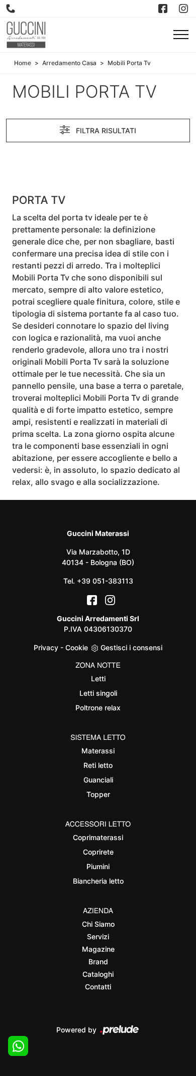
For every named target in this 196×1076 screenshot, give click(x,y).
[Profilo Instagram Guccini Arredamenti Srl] (184, 8)
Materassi (98, 750)
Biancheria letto (98, 881)
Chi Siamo (98, 924)
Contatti (98, 986)
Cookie (76, 647)
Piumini (98, 866)
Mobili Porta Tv (129, 63)
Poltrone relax (98, 707)
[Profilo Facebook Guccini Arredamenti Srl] (163, 8)
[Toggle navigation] (180, 35)
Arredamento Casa (69, 63)
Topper (98, 794)
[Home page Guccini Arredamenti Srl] (26, 35)
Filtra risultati (105, 130)
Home (22, 63)
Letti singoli (98, 693)
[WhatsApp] (18, 1046)
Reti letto (98, 765)
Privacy (46, 647)
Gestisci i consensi (131, 647)
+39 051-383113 (105, 581)
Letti (98, 678)
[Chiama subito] (11, 8)
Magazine (98, 949)
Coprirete (98, 852)
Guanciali (98, 779)
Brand (98, 961)
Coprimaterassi (98, 837)
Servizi (98, 936)
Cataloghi (98, 974)
